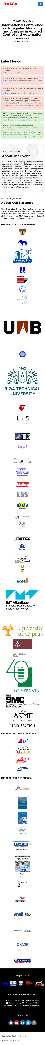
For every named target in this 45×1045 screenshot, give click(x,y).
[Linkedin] (22, 1022)
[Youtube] (16, 1022)
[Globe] (34, 1022)
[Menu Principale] (40, 4)
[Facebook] (11, 1022)
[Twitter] (28, 1022)
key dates (22, 120)
